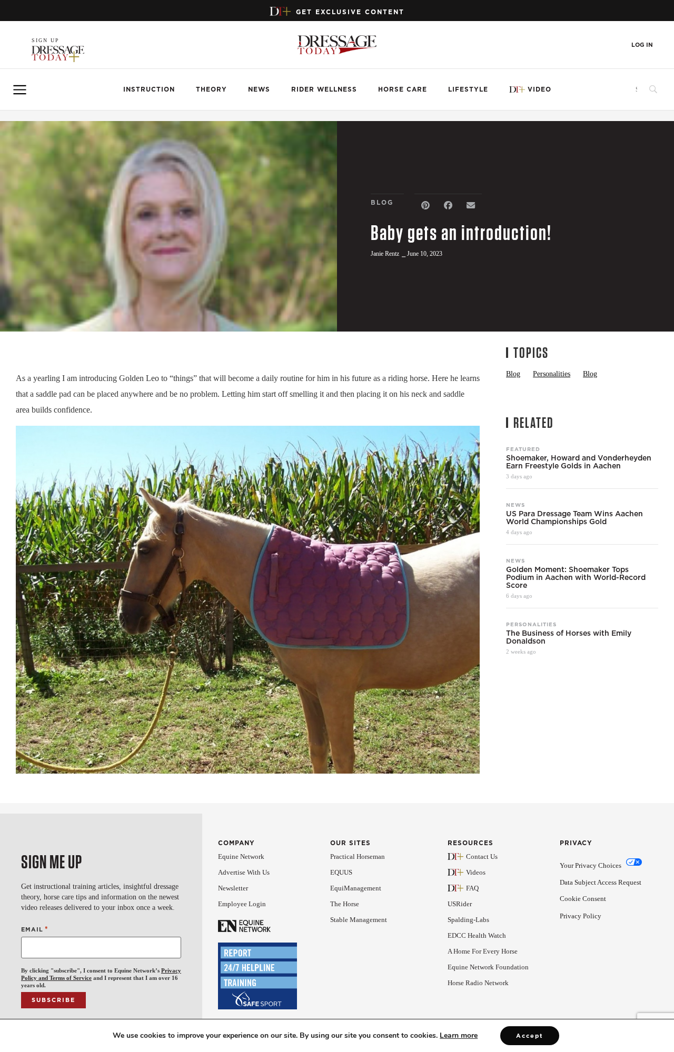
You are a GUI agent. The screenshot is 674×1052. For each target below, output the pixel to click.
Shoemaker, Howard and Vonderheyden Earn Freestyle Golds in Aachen (578, 462)
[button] (425, 205)
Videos (475, 872)
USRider (460, 904)
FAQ (472, 888)
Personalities (531, 624)
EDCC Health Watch (477, 935)
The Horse (344, 904)
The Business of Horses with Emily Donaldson (568, 637)
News (259, 89)
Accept (529, 1035)
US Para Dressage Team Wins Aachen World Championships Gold (574, 518)
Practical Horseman (357, 856)
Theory (211, 89)
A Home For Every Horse (483, 951)
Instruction (149, 89)
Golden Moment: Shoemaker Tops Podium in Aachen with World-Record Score (576, 577)
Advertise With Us (244, 872)
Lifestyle (468, 89)
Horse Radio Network (478, 983)
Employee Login (242, 904)
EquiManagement (355, 888)
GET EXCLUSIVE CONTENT (350, 12)
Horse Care (402, 89)
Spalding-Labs (468, 920)
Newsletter (233, 888)
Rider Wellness (324, 89)
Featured (523, 449)
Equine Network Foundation (488, 967)
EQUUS (341, 872)
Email (34, 929)
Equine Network (241, 856)
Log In (642, 45)
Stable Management (358, 920)
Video (539, 89)
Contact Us (482, 856)
